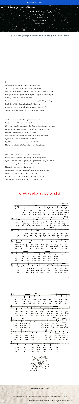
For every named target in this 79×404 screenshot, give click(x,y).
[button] (2, 7)
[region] (39, 2)
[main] (39, 19)
